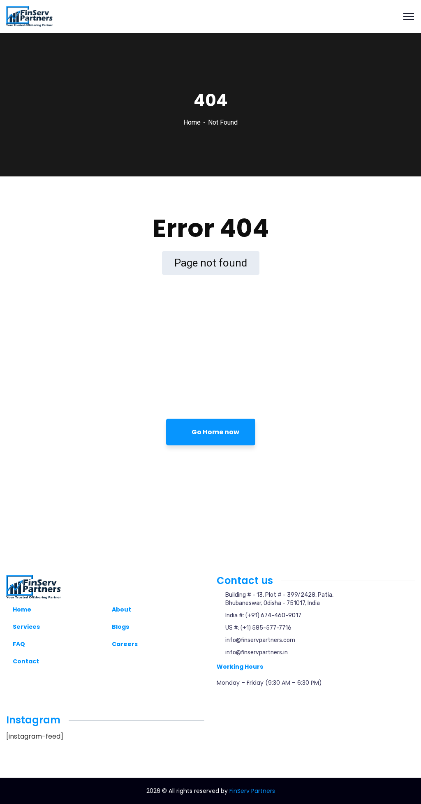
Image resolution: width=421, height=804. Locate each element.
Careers (125, 644)
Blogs (120, 627)
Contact (26, 661)
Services (26, 627)
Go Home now (214, 432)
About (121, 609)
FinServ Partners (252, 791)
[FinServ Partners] (29, 16)
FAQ (19, 644)
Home (192, 122)
